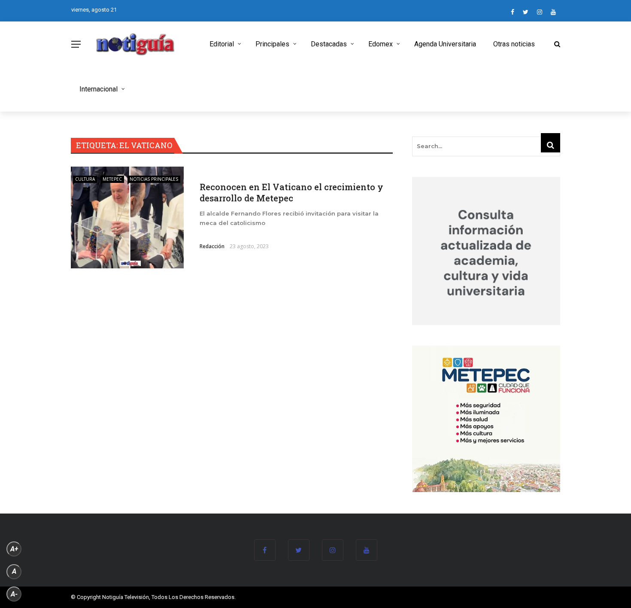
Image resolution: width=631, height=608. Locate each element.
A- (14, 594)
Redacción (212, 246)
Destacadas (329, 44)
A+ (14, 549)
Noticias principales (154, 179)
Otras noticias (514, 44)
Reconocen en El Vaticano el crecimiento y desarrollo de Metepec (291, 192)
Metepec (112, 179)
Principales (272, 44)
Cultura (85, 179)
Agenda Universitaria (445, 44)
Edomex (380, 44)
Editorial (221, 44)
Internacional (98, 89)
